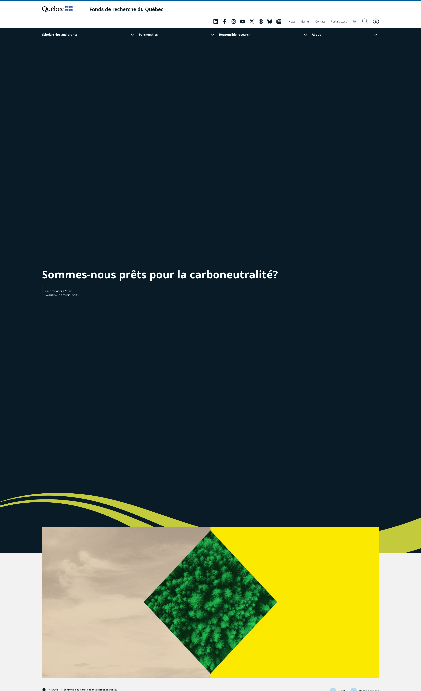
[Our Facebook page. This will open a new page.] (224, 21)
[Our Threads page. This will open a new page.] (261, 21)
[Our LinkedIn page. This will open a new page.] (215, 21)
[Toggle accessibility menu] (376, 21)
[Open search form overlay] (365, 21)
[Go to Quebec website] (57, 9)
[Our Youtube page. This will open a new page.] (242, 21)
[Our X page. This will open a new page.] (251, 21)
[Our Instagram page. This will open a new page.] (233, 21)
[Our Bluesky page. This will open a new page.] (270, 21)
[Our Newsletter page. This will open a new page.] (279, 21)
